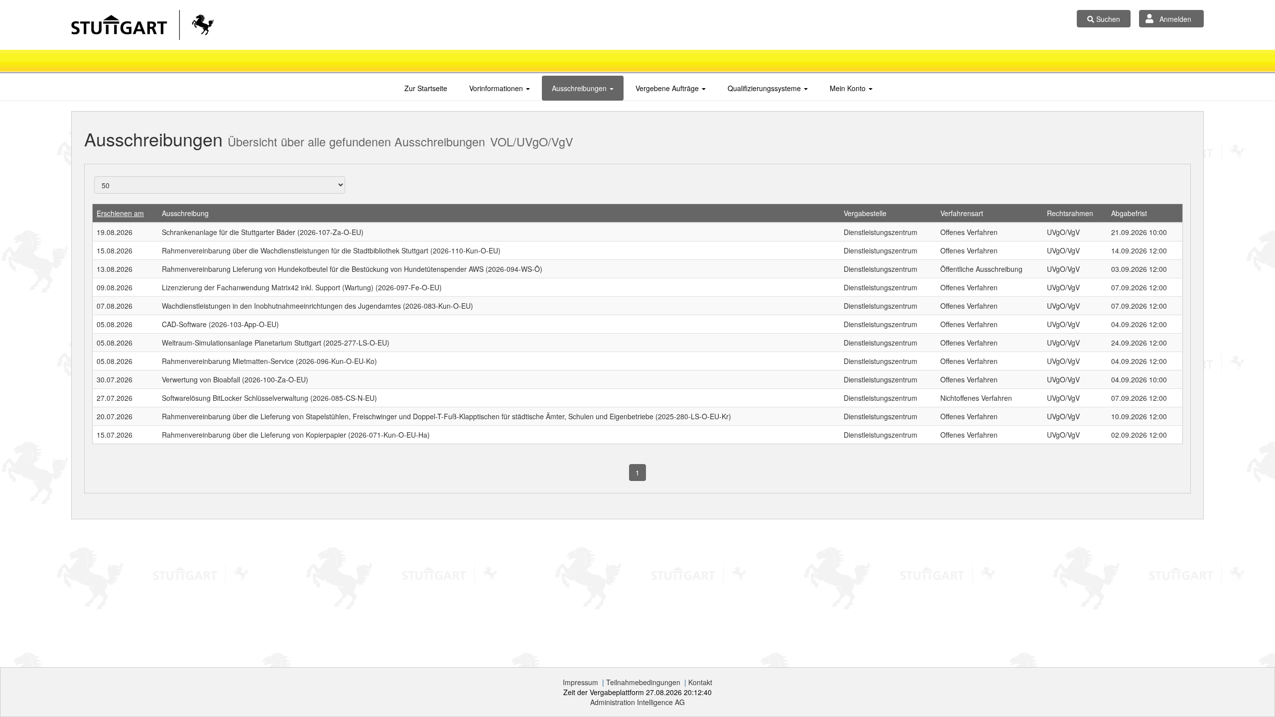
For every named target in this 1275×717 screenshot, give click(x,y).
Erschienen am (120, 213)
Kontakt (700, 682)
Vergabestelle (865, 213)
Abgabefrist (1129, 213)
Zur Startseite (425, 88)
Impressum (580, 682)
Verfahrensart (961, 213)
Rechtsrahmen (1070, 213)
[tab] (425, 88)
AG (637, 702)
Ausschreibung (185, 213)
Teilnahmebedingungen (643, 682)
